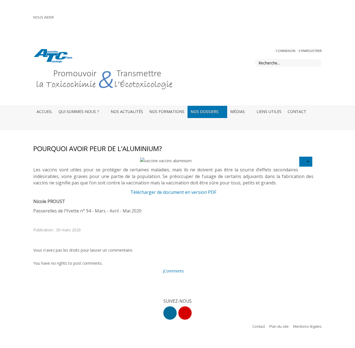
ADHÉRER (312, 19)
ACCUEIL (44, 111)
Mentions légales (307, 326)
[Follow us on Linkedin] (170, 313)
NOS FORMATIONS (166, 111)
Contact (258, 326)
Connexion (286, 51)
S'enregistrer (310, 51)
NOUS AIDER (43, 17)
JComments (173, 271)
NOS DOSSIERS (205, 111)
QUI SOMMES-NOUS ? (79, 111)
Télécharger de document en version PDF (173, 192)
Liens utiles (269, 111)
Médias (237, 111)
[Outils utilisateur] (305, 162)
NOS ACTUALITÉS (127, 111)
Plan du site (279, 326)
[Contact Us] (185, 313)
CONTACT (297, 111)
